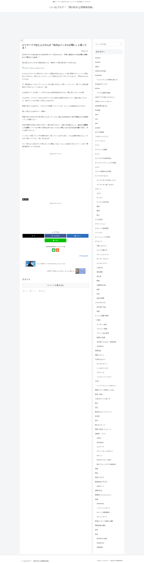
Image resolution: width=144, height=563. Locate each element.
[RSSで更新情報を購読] (57, 250)
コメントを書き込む (55, 285)
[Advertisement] (72, 25)
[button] (121, 44)
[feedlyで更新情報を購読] (53, 250)
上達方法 (26, 199)
